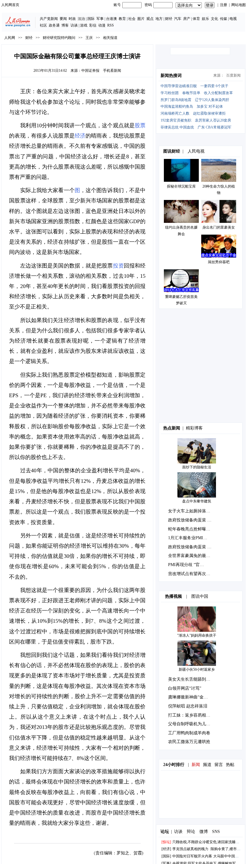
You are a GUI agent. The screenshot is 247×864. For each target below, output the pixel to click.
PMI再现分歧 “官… (186, 564)
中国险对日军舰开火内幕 (192, 856)
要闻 (63, 19)
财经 (168, 19)
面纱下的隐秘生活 (196, 467)
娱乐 (205, 19)
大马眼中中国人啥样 (229, 856)
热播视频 (173, 596)
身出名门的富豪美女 (218, 227)
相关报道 (110, 38)
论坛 (165, 831)
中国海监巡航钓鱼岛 (177, 106)
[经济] (166, 849)
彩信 (92, 25)
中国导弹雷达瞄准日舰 (179, 86)
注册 (223, 5)
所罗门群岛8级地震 (176, 100)
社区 (43, 25)
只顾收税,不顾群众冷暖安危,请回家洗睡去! (206, 842)
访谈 (74, 25)
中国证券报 (90, 70)
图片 (141, 19)
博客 (65, 25)
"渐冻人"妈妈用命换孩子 (196, 635)
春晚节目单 (191, 93)
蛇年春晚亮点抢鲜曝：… (191, 529)
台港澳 (111, 19)
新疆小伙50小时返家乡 (197, 669)
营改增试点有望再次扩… (191, 573)
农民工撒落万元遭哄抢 (189, 741)
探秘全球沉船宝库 (181, 186)
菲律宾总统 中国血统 (177, 127)
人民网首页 (10, 5)
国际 (91, 19)
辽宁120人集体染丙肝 (212, 100)
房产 (186, 19)
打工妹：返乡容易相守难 (191, 715)
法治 (81, 19)
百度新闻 (233, 75)
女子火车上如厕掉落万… (191, 511)
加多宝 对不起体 (210, 106)
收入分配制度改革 (218, 93)
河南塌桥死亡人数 (175, 113)
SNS (216, 831)
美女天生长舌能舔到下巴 (191, 679)
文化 (214, 19)
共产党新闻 (49, 19)
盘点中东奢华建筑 (196, 501)
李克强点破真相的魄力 (190, 849)
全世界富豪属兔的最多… (191, 555)
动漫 (101, 25)
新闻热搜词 (171, 75)
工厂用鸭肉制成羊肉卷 (189, 733)
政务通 (54, 25)
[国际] (166, 856)
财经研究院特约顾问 (59, 38)
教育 (122, 19)
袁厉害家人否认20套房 (213, 120)
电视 (233, 19)
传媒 (223, 19)
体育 (196, 19)
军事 (100, 19)
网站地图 (238, 5)
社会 (132, 19)
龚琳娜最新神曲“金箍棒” (191, 697)
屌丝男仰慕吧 (219, 262)
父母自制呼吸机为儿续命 (191, 724)
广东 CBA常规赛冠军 (214, 127)
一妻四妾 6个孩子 (214, 86)
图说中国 (199, 596)
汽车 (177, 19)
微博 (203, 831)
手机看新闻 (112, 70)
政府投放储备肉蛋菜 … (189, 520)
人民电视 (196, 151)
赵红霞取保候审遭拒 (209, 113)
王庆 (89, 38)
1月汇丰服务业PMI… (187, 538)
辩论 (191, 831)
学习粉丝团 (170, 93)
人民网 (9, 38)
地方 (159, 19)
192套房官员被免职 (176, 120)
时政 (72, 19)
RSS (110, 25)
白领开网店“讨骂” (184, 688)
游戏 (83, 25)
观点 (150, 19)
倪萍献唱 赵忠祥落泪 (187, 706)
